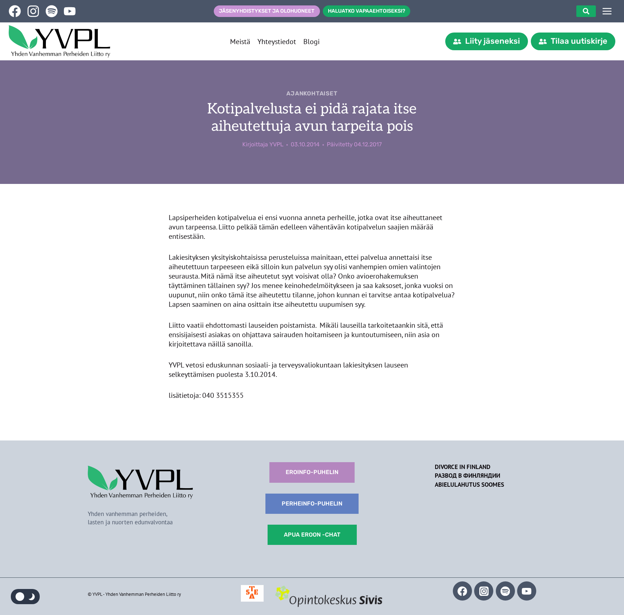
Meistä (240, 41)
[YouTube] (526, 591)
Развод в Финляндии (467, 475)
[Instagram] (483, 591)
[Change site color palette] (25, 596)
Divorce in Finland (462, 467)
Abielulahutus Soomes (469, 485)
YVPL (276, 144)
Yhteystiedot (276, 41)
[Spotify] (505, 591)
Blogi (311, 41)
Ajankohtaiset (311, 93)
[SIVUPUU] (607, 11)
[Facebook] (462, 591)
